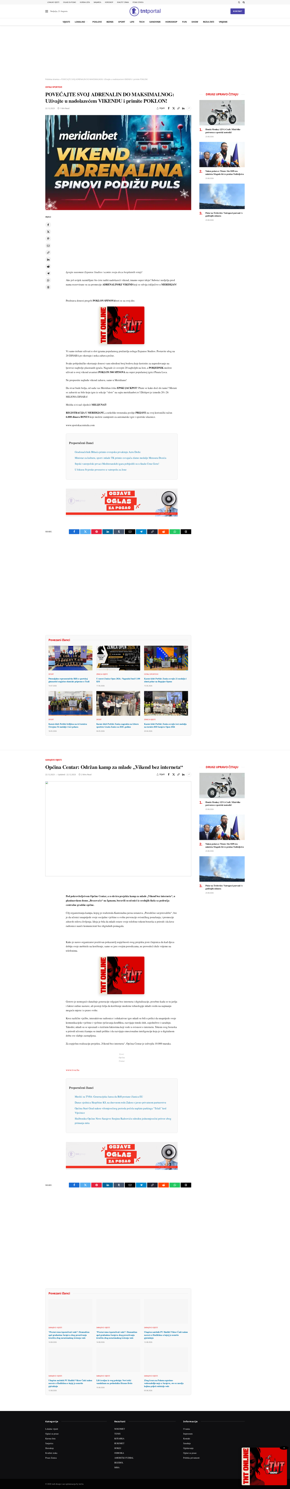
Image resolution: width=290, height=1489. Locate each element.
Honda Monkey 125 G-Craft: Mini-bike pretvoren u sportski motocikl (222, 131)
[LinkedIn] (48, 259)
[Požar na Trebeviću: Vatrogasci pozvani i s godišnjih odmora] (222, 196)
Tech (142, 21)
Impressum (188, 1433)
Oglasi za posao (69, 2)
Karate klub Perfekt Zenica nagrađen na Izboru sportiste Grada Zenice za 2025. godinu (117, 725)
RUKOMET (119, 1443)
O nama (186, 1428)
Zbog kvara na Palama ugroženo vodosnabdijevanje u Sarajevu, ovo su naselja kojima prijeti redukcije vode (163, 1383)
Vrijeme (223, 21)
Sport (121, 21)
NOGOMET (119, 1428)
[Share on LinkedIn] (183, 108)
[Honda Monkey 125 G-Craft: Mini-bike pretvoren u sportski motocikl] (222, 112)
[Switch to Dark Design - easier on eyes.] (239, 2)
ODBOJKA (119, 1452)
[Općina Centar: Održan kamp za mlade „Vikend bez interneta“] (118, 828)
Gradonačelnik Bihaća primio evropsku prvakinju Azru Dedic (108, 452)
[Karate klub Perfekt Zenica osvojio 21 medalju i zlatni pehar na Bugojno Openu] (166, 658)
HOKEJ (117, 1448)
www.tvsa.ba (72, 1070)
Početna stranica (52, 79)
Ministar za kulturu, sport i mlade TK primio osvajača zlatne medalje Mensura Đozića (120, 458)
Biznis (109, 21)
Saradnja (187, 1443)
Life (132, 21)
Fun (184, 21)
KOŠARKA (119, 1438)
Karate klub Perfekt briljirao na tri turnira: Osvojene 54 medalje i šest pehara (67, 725)
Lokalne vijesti (53, 2)
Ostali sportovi (53, 87)
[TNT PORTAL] (145, 11)
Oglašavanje (188, 1448)
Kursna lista (85, 2)
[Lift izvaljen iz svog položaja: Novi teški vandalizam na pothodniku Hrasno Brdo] (118, 1359)
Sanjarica (97, 2)
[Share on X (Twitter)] (173, 108)
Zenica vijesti (102, 674)
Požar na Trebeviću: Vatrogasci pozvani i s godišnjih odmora (224, 214)
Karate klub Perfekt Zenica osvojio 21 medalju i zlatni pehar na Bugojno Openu (165, 680)
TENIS (117, 1433)
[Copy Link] (178, 108)
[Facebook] (48, 225)
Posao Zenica (138, 2)
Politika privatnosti (191, 1457)
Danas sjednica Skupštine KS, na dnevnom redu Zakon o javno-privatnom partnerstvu (120, 1102)
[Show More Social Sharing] (189, 108)
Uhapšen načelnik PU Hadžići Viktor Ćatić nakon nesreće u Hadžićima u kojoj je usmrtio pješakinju (166, 1335)
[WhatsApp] (48, 280)
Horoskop (109, 2)
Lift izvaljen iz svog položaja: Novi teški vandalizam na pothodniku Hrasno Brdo (114, 1382)
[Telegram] (48, 273)
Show (195, 21)
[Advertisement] (145, 52)
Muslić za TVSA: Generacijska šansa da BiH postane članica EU (109, 1096)
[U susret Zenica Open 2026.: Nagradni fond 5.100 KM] (118, 658)
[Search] (243, 2)
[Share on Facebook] (168, 108)
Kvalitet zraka (123, 2)
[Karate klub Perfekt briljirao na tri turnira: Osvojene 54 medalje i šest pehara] (70, 703)
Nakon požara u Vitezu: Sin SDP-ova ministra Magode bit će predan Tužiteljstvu (224, 172)
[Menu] (46, 11)
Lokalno (80, 21)
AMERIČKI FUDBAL (124, 1457)
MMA (116, 1467)
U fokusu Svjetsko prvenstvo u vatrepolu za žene (101, 469)
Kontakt (237, 11)
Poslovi (97, 21)
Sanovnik (155, 21)
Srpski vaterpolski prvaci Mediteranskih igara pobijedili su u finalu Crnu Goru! (117, 463)
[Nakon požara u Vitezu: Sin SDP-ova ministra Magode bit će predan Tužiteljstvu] (222, 154)
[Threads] (48, 287)
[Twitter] (48, 232)
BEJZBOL (118, 1462)
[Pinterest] (48, 239)
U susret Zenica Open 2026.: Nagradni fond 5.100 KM (118, 680)
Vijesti (66, 21)
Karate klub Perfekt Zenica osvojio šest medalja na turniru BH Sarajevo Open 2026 (165, 725)
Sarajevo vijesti (53, 760)
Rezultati (208, 21)
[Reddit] (48, 266)
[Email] (48, 246)
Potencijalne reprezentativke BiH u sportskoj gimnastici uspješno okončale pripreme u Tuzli (68, 680)
